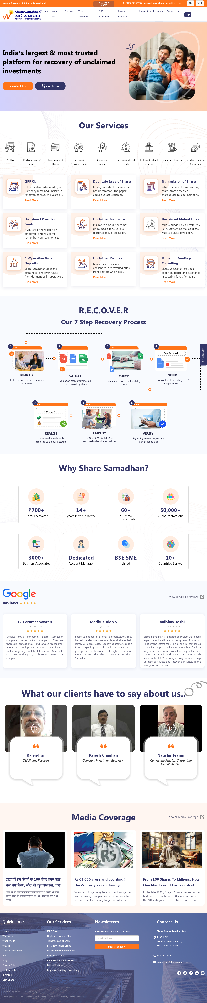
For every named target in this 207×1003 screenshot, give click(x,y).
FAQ (4, 960)
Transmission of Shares (59, 940)
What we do (8, 940)
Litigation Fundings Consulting (63, 970)
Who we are (8, 936)
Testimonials (9, 970)
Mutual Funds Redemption (61, 950)
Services (69, 11)
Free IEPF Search (103, 4)
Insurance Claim (55, 955)
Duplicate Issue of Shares (60, 936)
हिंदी (199, 3)
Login (188, 14)
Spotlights (144, 11)
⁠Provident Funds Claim (59, 945)
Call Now (52, 86)
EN (190, 3)
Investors (158, 11)
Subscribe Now (116, 946)
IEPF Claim (52, 931)
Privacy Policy (9, 965)
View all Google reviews (183, 597)
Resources (172, 11)
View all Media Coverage (183, 817)
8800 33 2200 (133, 3)
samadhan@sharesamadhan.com (162, 3)
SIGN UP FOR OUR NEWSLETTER (112, 931)
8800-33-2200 (164, 955)
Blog (4, 955)
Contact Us (203, 354)
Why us (6, 945)
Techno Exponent (76, 996)
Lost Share (8, 979)
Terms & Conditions (11, 991)
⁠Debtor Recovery (56, 965)
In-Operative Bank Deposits (61, 960)
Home (45, 11)
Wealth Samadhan (12, 950)
